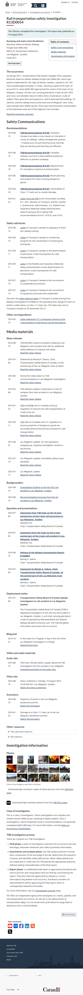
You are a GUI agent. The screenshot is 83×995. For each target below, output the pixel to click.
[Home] (16, 4)
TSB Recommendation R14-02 (34, 175)
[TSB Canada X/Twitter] (10, 932)
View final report (14, 63)
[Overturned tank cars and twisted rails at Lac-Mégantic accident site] (65, 772)
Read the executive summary (20, 114)
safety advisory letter (29, 298)
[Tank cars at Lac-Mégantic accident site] (12, 781)
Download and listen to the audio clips (38, 669)
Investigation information (63, 56)
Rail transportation (20, 12)
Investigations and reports (40, 12)
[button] (39, 5)
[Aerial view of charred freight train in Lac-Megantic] (22, 772)
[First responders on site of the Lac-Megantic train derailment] (65, 763)
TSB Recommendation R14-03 (34, 165)
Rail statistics (16, 736)
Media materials (58, 51)
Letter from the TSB (29, 198)
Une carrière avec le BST (15, 953)
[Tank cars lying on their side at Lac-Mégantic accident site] (54, 772)
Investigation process (45, 890)
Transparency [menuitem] (13, 975)
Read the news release (30, 352)
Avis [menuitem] (39, 975)
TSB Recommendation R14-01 (34, 188)
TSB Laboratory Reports (21, 731)
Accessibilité (11, 949)
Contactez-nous (12, 956)
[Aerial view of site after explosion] (22, 763)
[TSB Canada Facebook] (21, 926)
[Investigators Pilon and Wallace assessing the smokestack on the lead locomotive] (54, 781)
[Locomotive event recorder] (43, 763)
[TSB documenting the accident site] (12, 763)
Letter (23, 227)
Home (7, 12)
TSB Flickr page (60, 802)
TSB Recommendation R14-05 (34, 132)
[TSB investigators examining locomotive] (33, 763)
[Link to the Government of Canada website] (51, 989)
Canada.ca (65, 2)
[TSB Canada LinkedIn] (27, 926)
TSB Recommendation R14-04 (34, 152)
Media (9, 960)
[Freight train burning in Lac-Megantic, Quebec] (54, 763)
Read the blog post (29, 645)
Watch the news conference (33, 687)
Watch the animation (30, 705)
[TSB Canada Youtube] (10, 926)
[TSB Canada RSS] (33, 926)
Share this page (69, 914)
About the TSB (11, 945)
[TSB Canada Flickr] (16, 926)
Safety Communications (62, 47)
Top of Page (11, 990)
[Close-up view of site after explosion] (43, 772)
